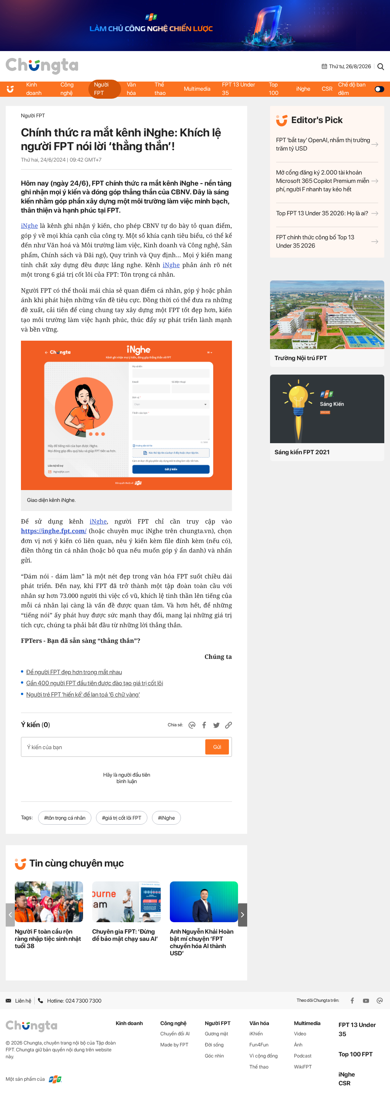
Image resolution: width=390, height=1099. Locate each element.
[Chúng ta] (42, 66)
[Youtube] (367, 1000)
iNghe (303, 88)
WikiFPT (303, 1067)
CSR (327, 88)
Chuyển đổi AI (175, 1034)
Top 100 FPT (356, 1054)
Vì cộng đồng (263, 1056)
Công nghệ (67, 88)
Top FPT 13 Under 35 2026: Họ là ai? (322, 213)
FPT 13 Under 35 (238, 88)
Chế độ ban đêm (352, 88)
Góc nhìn (214, 1056)
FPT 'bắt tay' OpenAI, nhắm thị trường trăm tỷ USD (323, 144)
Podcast (303, 1056)
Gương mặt (216, 1034)
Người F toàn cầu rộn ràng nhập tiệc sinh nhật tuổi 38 (48, 939)
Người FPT (101, 88)
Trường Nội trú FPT (301, 358)
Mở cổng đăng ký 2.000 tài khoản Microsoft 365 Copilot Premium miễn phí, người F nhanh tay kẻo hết (322, 181)
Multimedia (197, 88)
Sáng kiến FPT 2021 (302, 452)
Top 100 (273, 88)
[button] (242, 914)
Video (300, 1034)
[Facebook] (353, 1000)
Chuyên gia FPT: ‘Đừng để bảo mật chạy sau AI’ (125, 935)
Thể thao (160, 88)
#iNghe (166, 818)
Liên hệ (23, 1001)
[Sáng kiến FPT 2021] (327, 409)
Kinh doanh (34, 88)
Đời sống (214, 1045)
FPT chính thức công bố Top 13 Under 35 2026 (315, 241)
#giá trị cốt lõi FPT (121, 818)
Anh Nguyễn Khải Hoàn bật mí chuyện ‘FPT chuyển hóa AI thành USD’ (201, 942)
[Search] (380, 66)
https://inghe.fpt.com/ (53, 531)
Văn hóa (131, 88)
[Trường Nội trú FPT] (327, 314)
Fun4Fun (259, 1045)
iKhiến (256, 1034)
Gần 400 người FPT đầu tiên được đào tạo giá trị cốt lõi (94, 683)
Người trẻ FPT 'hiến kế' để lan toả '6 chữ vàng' (83, 694)
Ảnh (298, 1045)
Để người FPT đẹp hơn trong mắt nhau (74, 672)
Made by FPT (174, 1045)
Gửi (217, 747)
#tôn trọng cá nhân (64, 818)
